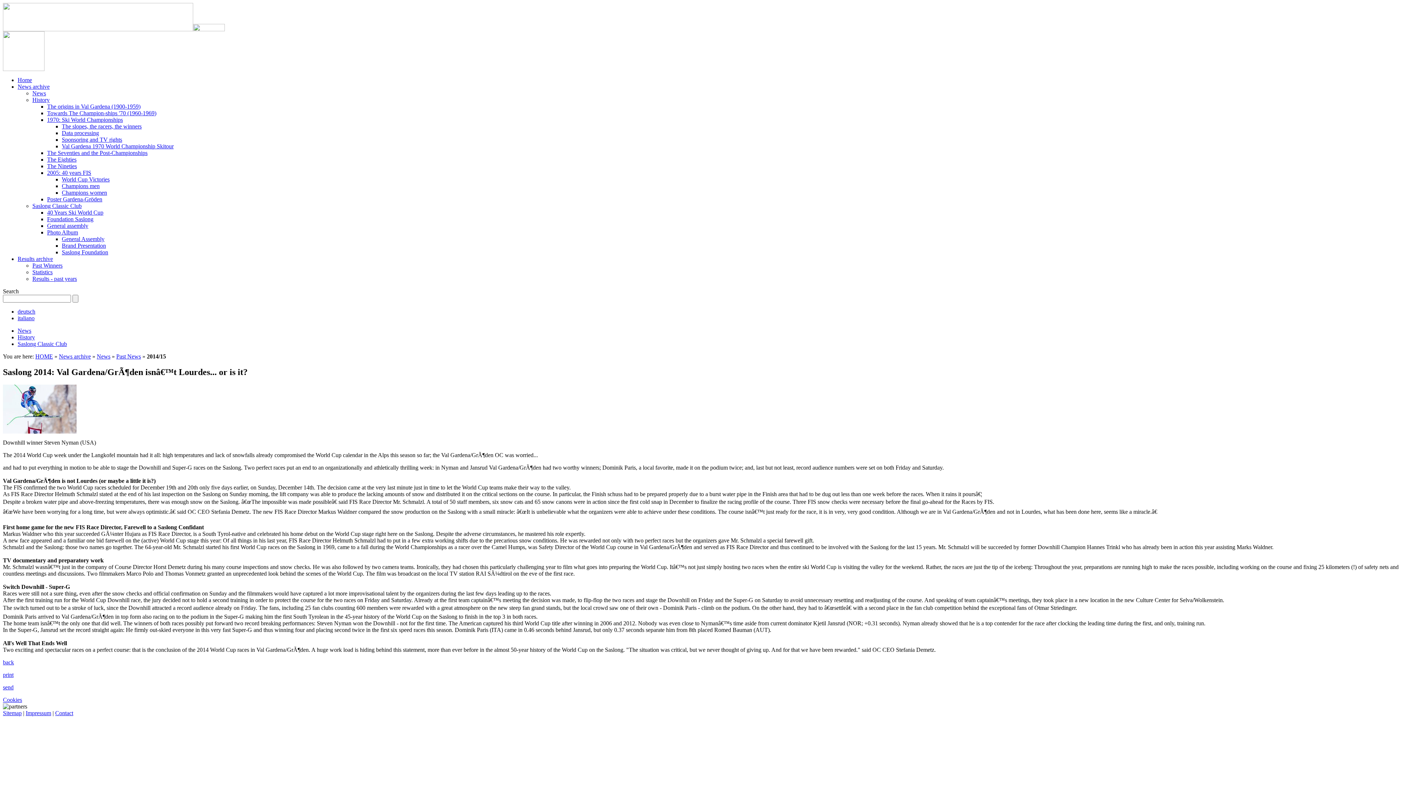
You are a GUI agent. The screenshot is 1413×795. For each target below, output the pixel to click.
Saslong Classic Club (57, 206)
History (41, 100)
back (8, 662)
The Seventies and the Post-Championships (97, 153)
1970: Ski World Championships (85, 120)
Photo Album (62, 232)
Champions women (84, 193)
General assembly (67, 226)
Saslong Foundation (85, 252)
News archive (34, 87)
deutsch (26, 311)
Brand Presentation (84, 246)
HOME (44, 356)
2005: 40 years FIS (69, 173)
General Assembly (83, 239)
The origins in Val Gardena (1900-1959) (94, 106)
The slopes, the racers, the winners (102, 126)
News (39, 93)
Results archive (35, 259)
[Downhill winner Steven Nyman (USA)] (40, 431)
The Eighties (62, 159)
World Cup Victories (86, 179)
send (8, 687)
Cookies (12, 700)
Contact (64, 713)
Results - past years (54, 279)
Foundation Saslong (70, 219)
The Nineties (62, 166)
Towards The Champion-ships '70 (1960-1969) (101, 113)
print (8, 675)
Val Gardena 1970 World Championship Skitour (118, 146)
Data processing (80, 133)
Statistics (42, 272)
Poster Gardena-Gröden (74, 199)
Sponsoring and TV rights (92, 140)
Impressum (38, 713)
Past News (128, 356)
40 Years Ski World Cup (75, 212)
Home (25, 80)
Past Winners (47, 265)
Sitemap (12, 713)
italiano (26, 318)
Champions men (81, 186)
